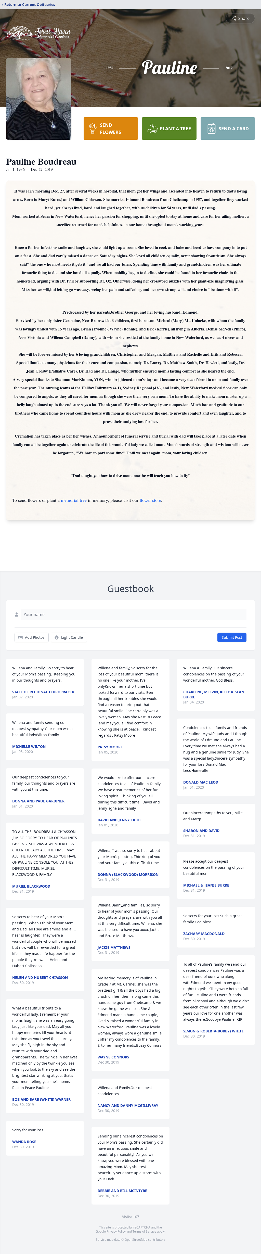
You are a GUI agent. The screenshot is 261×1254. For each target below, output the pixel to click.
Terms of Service (144, 1231)
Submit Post (232, 637)
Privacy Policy (116, 1231)
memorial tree (74, 500)
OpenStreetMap (136, 1239)
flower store (150, 500)
